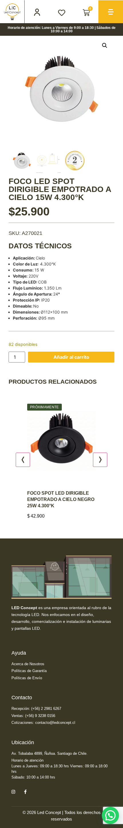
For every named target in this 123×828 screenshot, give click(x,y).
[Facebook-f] (25, 792)
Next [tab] (100, 460)
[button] (105, 45)
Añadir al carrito (71, 357)
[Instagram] (13, 792)
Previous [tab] (23, 460)
